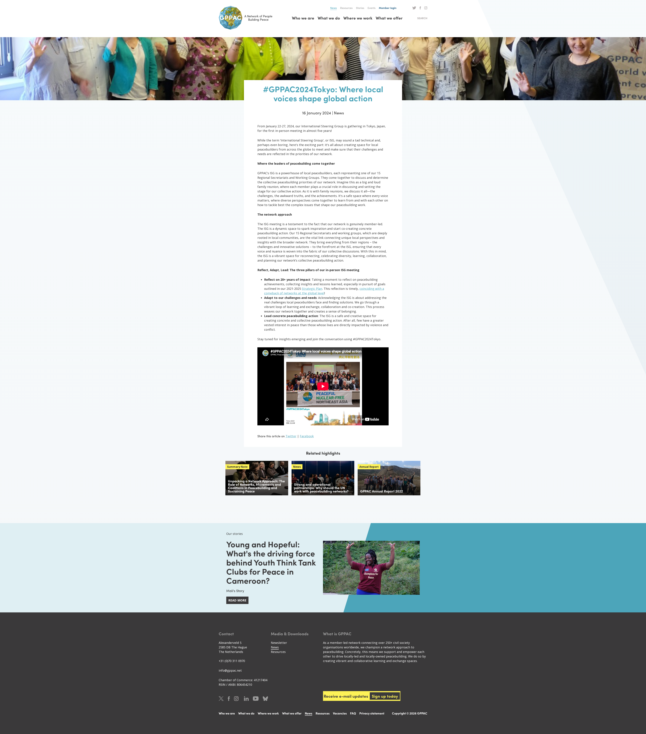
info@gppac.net (230, 670)
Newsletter (279, 643)
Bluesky (265, 698)
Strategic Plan (312, 289)
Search (422, 18)
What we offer (389, 18)
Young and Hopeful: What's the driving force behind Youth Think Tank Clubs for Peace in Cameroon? (271, 562)
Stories (360, 8)
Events (371, 8)
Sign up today (385, 696)
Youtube (256, 698)
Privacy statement (371, 713)
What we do (329, 18)
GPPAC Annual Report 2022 (381, 491)
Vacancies (340, 713)
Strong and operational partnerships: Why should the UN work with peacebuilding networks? (321, 487)
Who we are (303, 18)
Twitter (414, 7)
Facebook (420, 7)
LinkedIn (246, 698)
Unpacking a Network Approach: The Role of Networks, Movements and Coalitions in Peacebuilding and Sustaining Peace (256, 486)
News (333, 8)
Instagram (425, 7)
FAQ (353, 713)
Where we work (357, 18)
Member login (387, 8)
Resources (346, 8)
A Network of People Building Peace (258, 18)
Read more (237, 600)
